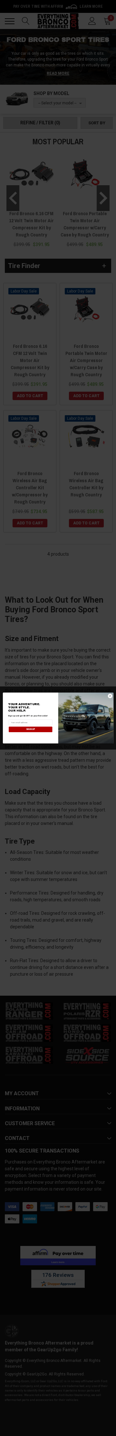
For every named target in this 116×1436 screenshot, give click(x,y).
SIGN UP (30, 729)
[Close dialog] (110, 696)
